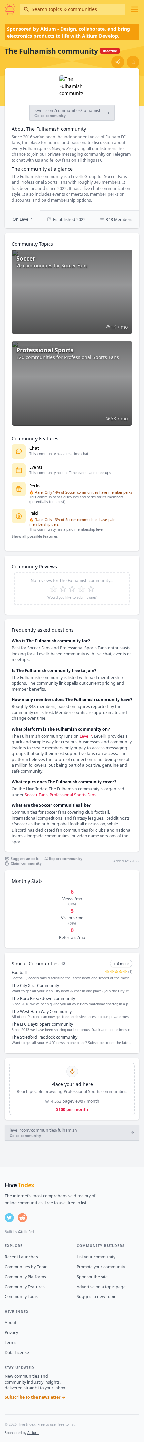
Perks (34, 486)
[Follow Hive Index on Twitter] (9, 1217)
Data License (17, 1352)
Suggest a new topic (96, 1296)
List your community (96, 1257)
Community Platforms (25, 1277)
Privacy (11, 1332)
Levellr (86, 736)
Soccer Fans (36, 795)
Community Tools (21, 1296)
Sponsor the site (92, 1277)
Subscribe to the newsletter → (35, 1397)
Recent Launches (21, 1257)
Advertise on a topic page (101, 1287)
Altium (33, 1432)
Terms (10, 1342)
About (10, 1322)
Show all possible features (35, 536)
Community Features (25, 1287)
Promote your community (101, 1267)
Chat (34, 448)
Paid (33, 513)
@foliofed (26, 1231)
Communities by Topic (26, 1267)
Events (35, 467)
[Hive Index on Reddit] (22, 1217)
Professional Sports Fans (73, 795)
